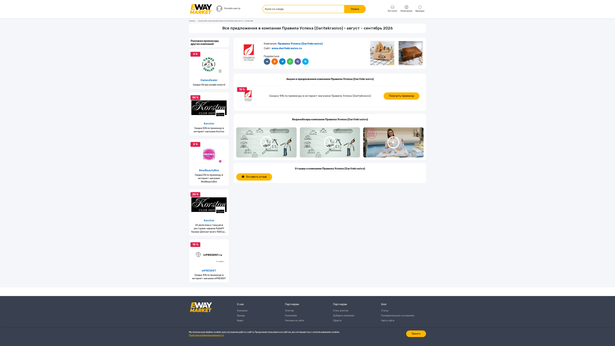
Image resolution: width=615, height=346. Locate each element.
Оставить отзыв (256, 176)
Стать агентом (340, 310)
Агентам (289, 310)
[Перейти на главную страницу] (201, 9)
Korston (209, 123)
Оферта (337, 320)
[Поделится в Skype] (305, 61)
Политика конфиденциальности (206, 335)
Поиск (355, 9)
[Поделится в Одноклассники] (274, 61)
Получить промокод (401, 95)
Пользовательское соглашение (397, 315)
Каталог (392, 11)
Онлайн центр (232, 8)
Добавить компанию (343, 315)
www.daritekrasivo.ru (287, 48)
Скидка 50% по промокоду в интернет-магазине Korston (209, 130)
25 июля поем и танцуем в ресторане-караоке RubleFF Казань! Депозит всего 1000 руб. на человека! (209, 229)
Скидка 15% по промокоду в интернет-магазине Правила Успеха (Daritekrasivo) (320, 95)
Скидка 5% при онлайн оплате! (209, 84)
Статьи (384, 310)
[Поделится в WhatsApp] (290, 61)
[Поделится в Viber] (298, 61)
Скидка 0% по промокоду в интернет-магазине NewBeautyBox (209, 178)
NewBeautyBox (209, 170)
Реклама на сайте (294, 320)
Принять (416, 333)
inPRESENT (209, 270)
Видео (240, 320)
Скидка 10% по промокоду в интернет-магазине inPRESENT (209, 277)
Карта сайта (387, 320)
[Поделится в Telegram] (282, 61)
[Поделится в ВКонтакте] (267, 61)
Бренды (419, 11)
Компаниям (291, 315)
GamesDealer (209, 80)
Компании (406, 11)
